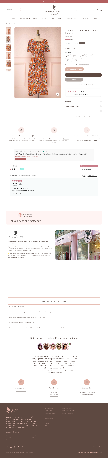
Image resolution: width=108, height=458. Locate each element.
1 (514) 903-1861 (54, 396)
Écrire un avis (84, 166)
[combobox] (12, 9)
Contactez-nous (73, 10)
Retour (82, 10)
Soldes (95, 18)
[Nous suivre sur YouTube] (18, 447)
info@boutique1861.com (87, 394)
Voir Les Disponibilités (84, 64)
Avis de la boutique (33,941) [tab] (24, 175)
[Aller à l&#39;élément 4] (8, 56)
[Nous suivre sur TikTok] (22, 447)
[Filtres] (84, 175)
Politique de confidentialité (68, 410)
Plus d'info (31, 140)
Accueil (8, 23)
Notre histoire (48, 420)
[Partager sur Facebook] (82, 116)
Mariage (60, 18)
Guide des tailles (49, 408)
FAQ (46, 425)
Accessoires (45, 18)
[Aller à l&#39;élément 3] (8, 47)
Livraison (47, 415)
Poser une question (86, 169)
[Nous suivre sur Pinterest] (15, 447)
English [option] (93, 10)
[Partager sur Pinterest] (87, 116)
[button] (67, 39)
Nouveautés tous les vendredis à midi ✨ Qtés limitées (54, 1)
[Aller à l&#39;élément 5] (8, 64)
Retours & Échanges (50, 413)
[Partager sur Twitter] (84, 116)
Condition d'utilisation (67, 413)
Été (53, 18)
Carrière (47, 423)
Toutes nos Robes (24, 18)
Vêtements (35, 18)
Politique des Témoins (67, 408)
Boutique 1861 (68, 36)
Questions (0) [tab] (34, 175)
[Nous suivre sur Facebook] (7, 447)
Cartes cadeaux (48, 410)
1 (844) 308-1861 (54, 394)
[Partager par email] (89, 116)
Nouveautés (14, 18)
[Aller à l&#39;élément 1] (8, 31)
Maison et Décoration (71, 18)
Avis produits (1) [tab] (14, 175)
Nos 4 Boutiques (85, 18)
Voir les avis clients (21, 159)
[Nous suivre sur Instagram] (11, 447)
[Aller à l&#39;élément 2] (8, 39)
